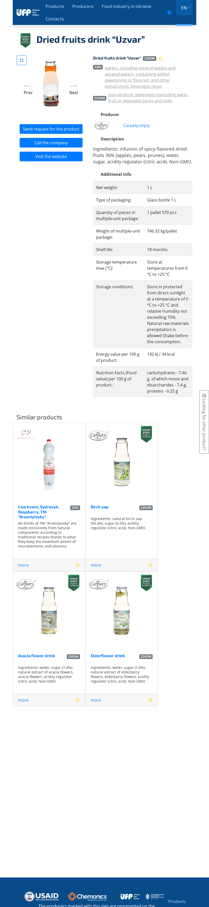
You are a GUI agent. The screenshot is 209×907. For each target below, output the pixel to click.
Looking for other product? (204, 424)
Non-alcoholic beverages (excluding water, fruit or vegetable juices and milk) (148, 98)
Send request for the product (51, 129)
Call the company (51, 143)
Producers (83, 6)
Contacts (55, 18)
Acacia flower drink (36, 655)
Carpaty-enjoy (136, 125)
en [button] (184, 7)
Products (55, 6)
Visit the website (51, 156)
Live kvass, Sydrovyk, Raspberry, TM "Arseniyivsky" (38, 511)
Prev (28, 92)
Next (73, 92)
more (23, 565)
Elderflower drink (108, 655)
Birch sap (100, 506)
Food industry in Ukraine (126, 6)
